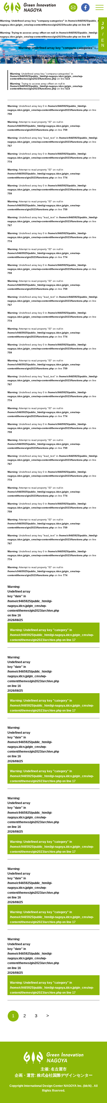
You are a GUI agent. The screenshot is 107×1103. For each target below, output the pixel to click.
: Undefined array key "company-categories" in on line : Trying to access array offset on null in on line (59, 52)
